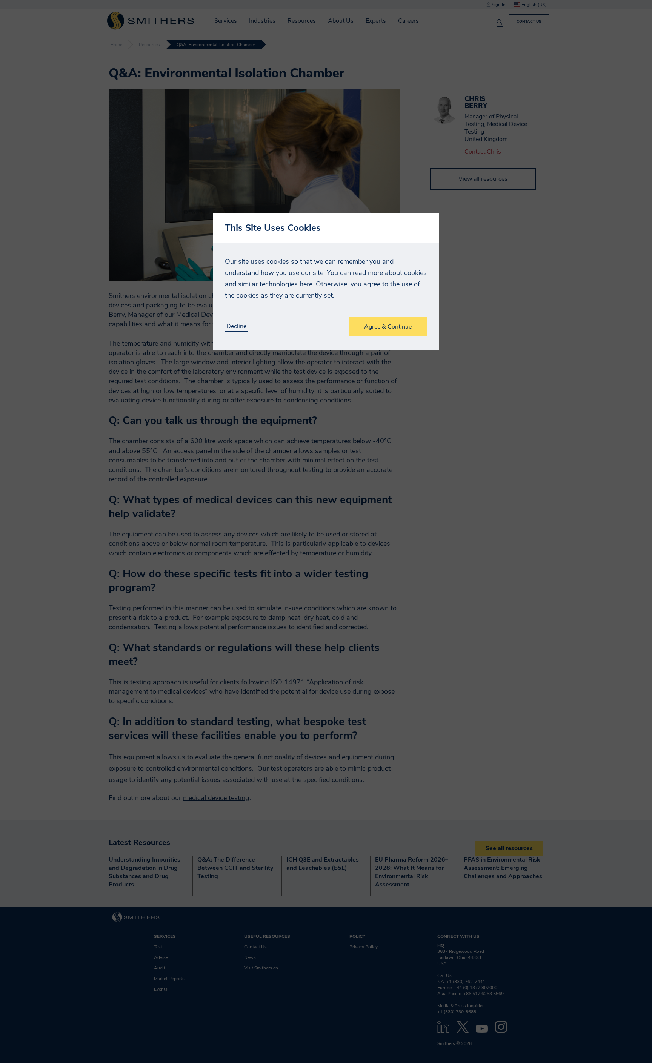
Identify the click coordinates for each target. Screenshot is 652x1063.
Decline (236, 326)
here (306, 284)
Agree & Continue (388, 327)
